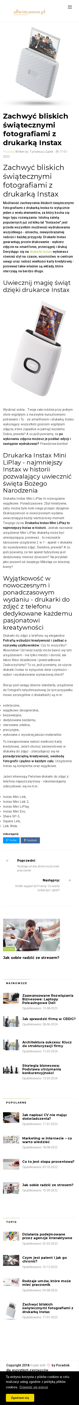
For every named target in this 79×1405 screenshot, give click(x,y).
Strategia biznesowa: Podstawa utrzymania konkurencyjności (41, 1069)
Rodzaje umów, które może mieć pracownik (46, 1283)
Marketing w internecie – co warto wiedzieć (47, 1140)
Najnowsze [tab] (16, 983)
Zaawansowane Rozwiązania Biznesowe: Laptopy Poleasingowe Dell (47, 999)
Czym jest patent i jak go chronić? (44, 1259)
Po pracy (9, 151)
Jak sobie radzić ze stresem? (31, 957)
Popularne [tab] (16, 1102)
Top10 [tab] (11, 1221)
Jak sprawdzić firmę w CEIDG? (49, 1019)
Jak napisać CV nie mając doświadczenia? (44, 1117)
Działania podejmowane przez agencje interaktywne (47, 1236)
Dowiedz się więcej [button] (33, 1387)
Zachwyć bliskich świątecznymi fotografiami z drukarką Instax (47, 1308)
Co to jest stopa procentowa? (48, 1162)
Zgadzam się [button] (20, 1397)
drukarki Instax (41, 252)
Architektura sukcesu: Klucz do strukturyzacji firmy (47, 1044)
